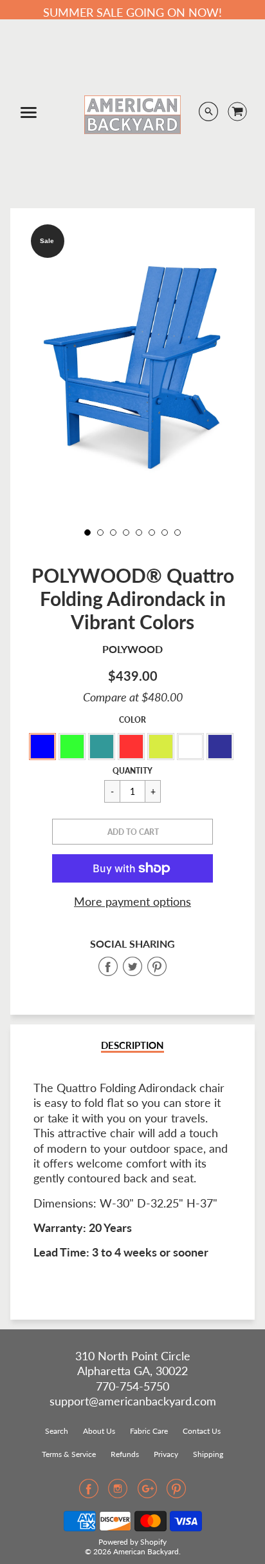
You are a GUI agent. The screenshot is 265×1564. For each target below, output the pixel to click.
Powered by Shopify (132, 1542)
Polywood (132, 649)
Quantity (132, 771)
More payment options (132, 901)
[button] (132, 832)
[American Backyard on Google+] (147, 1492)
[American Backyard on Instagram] (117, 1492)
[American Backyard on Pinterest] (176, 1492)
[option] (132, 367)
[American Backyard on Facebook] (88, 1492)
